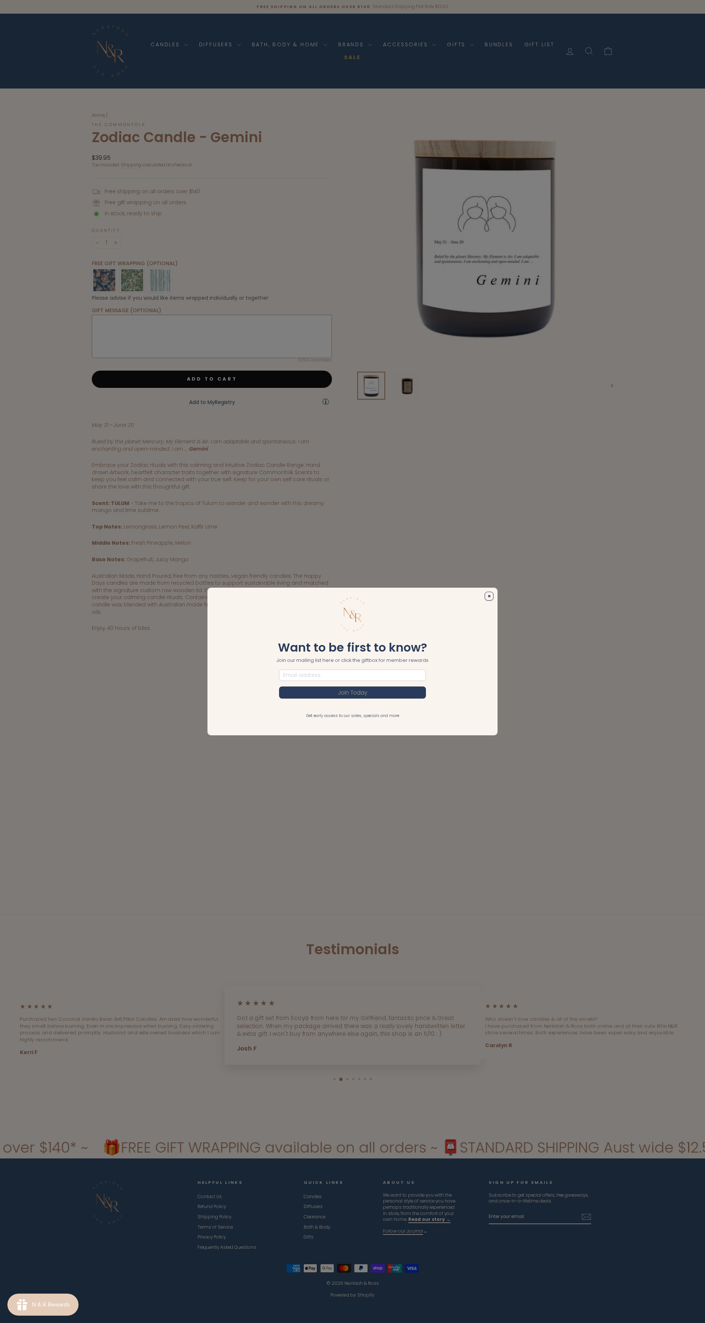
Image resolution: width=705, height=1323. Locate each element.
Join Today (352, 692)
